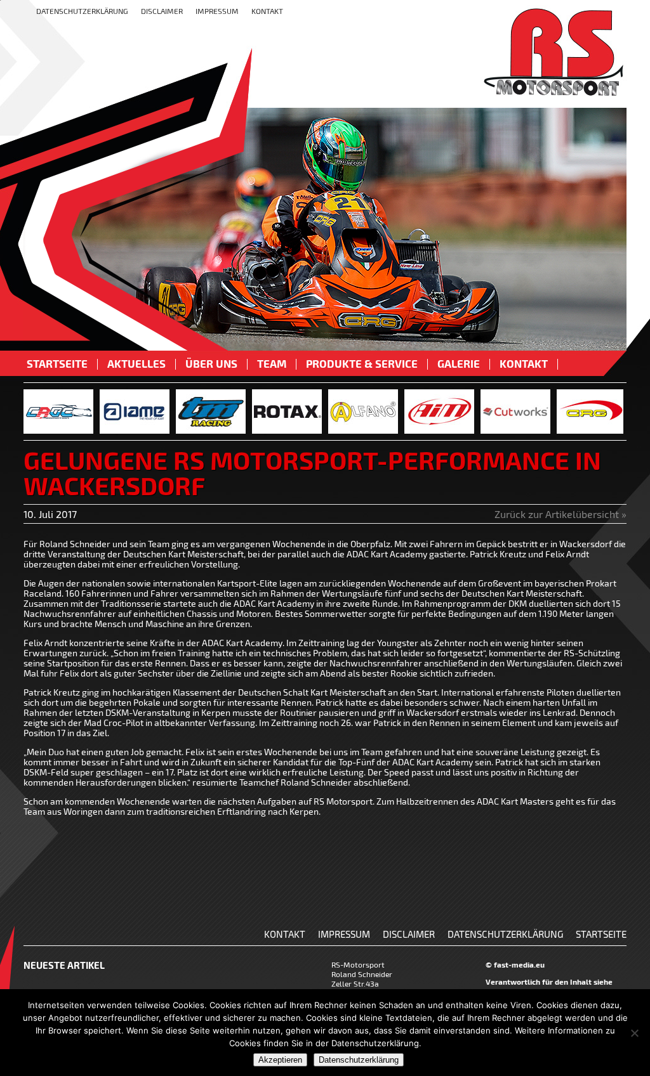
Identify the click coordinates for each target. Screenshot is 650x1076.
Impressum (217, 10)
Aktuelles (136, 364)
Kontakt (267, 10)
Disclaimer (162, 10)
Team (271, 364)
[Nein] (634, 1033)
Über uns (211, 364)
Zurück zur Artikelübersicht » (560, 514)
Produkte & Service (362, 364)
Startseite (57, 364)
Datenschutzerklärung (82, 10)
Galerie (458, 364)
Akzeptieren (280, 1060)
